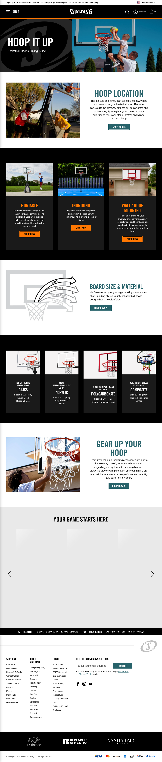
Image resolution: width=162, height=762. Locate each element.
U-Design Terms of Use (60, 701)
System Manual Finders (12, 685)
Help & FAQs (11, 668)
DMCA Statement (59, 672)
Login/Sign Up (35, 671)
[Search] (127, 12)
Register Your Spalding (35, 685)
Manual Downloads (11, 693)
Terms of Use (58, 695)
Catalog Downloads (34, 700)
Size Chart (34, 694)
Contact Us (10, 664)
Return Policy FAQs (135, 631)
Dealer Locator (12, 702)
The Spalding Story (37, 668)
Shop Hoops (119, 127)
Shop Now (29, 234)
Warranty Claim (12, 676)
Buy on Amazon (36, 717)
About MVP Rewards (34, 677)
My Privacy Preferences (57, 689)
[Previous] (9, 574)
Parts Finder (11, 699)
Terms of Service (86, 674)
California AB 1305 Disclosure (60, 708)
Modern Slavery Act (60, 668)
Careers (33, 690)
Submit (123, 666)
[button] (152, 11)
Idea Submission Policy (59, 678)
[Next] (152, 574)
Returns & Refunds (14, 672)
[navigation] (139, 11)
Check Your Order (13, 680)
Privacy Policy (58, 683)
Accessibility (57, 664)
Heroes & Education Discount (34, 709)
